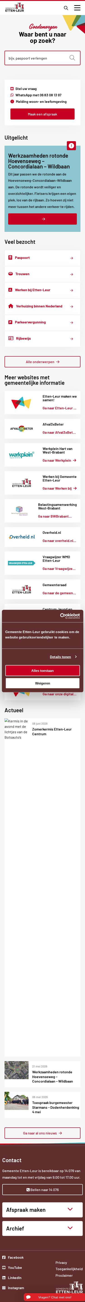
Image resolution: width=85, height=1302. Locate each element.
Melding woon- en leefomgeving (41, 101)
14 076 (69, 1170)
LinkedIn (15, 1278)
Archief (15, 1228)
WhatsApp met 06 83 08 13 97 (38, 95)
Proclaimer (64, 1275)
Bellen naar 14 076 (44, 1189)
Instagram (15, 1288)
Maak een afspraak (42, 114)
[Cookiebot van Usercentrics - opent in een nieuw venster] (60, 616)
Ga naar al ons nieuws (40, 1133)
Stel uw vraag (26, 88)
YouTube (15, 1268)
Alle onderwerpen (40, 361)
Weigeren (42, 683)
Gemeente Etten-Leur (15, 7)
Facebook (15, 1258)
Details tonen (60, 657)
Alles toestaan (42, 670)
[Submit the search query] (72, 58)
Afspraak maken (26, 1209)
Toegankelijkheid (69, 1269)
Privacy (61, 1262)
